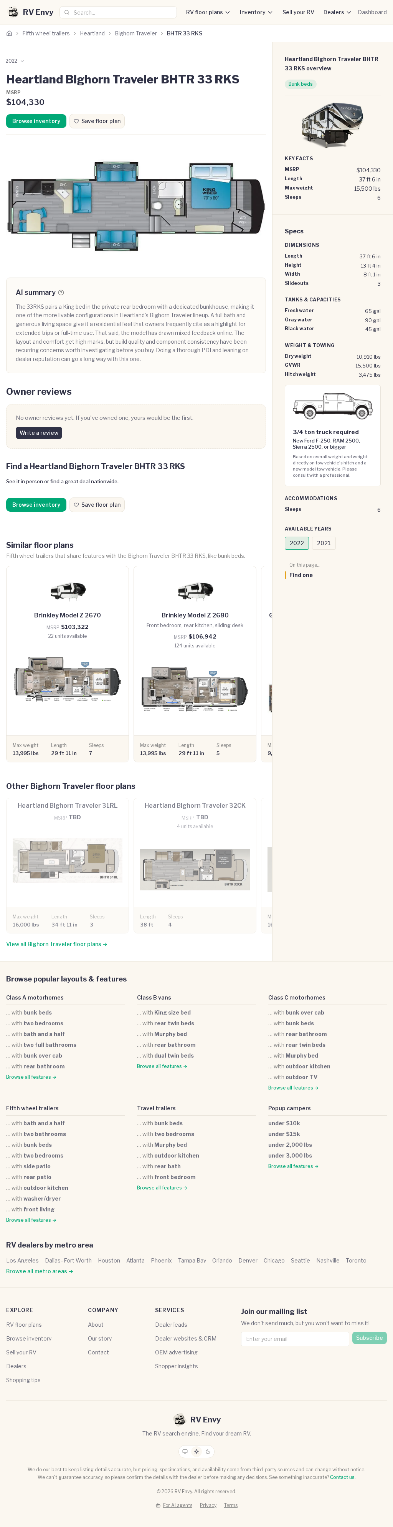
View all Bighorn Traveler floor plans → (56, 944)
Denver (248, 1260)
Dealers (334, 12)
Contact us (342, 1477)
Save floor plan (101, 121)
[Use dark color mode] (208, 1451)
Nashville (328, 1260)
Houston (109, 1260)
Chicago (274, 1260)
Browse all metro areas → (39, 1271)
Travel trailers (156, 1108)
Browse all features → (31, 1077)
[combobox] (118, 12)
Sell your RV (298, 12)
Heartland (92, 33)
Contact (98, 1352)
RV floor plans (204, 12)
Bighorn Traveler (136, 33)
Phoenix (161, 1260)
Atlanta (135, 1260)
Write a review (39, 432)
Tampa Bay (192, 1260)
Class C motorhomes (296, 997)
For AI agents (177, 1505)
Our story (100, 1338)
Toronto (356, 1260)
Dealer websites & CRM (185, 1338)
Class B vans (154, 997)
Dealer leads (171, 1324)
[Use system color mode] (185, 1451)
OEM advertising (176, 1352)
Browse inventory (36, 121)
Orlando (222, 1260)
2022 (297, 543)
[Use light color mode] (196, 1451)
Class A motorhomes (35, 997)
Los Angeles (22, 1260)
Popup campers (289, 1108)
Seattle (300, 1260)
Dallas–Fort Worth (68, 1260)
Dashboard (372, 12)
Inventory (253, 12)
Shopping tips (23, 1380)
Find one (301, 575)
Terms (231, 1505)
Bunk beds (301, 84)
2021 (324, 543)
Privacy (208, 1505)
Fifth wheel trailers (46, 33)
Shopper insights (176, 1366)
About (96, 1324)
